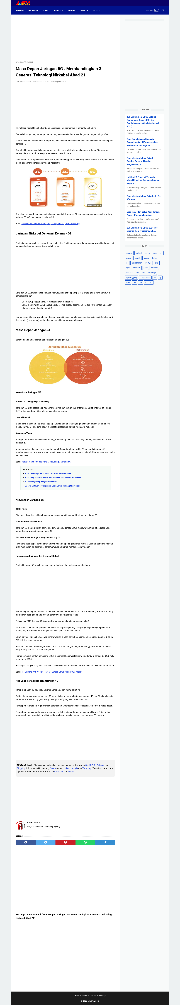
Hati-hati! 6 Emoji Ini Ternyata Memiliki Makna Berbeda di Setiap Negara (143, 180)
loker (156, 263)
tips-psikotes (145, 277)
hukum (155, 258)
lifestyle (148, 263)
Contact (93, 995)
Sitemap (102, 995)
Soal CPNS (90, 765)
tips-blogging (131, 277)
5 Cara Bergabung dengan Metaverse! (41, 482)
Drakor (53, 768)
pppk (145, 268)
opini (128, 268)
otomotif (136, 268)
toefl (128, 282)
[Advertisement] (65, 37)
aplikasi (139, 253)
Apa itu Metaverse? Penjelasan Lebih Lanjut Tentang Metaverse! (52, 486)
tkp (160, 277)
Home (76, 995)
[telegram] (105, 842)
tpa (134, 282)
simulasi (129, 273)
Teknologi (86, 768)
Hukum (71, 10)
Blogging (21, 768)
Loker (66, 768)
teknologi (152, 273)
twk (140, 282)
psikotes (154, 268)
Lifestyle (74, 768)
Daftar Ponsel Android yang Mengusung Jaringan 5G (46, 462)
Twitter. (71, 771)
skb (137, 273)
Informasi (33, 10)
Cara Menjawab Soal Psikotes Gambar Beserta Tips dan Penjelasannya (141, 161)
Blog (95, 10)
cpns (155, 253)
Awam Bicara (93, 1001)
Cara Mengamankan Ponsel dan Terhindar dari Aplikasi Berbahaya (53, 477)
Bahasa (84, 10)
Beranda (20, 10)
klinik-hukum (137, 263)
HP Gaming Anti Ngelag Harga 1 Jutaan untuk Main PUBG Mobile (51, 672)
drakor (129, 258)
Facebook (58, 771)
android (129, 253)
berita (147, 253)
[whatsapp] (85, 842)
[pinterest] (65, 842)
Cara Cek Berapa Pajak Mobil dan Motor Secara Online (48, 473)
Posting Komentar (58, 82)
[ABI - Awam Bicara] (24, 3)
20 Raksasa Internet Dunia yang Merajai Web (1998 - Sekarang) (50, 223)
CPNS (45, 10)
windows (148, 282)
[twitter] (45, 842)
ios (127, 263)
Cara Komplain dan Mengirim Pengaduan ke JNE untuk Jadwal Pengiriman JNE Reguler (142, 142)
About (84, 995)
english (137, 258)
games (146, 258)
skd (143, 273)
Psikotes (58, 10)
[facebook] (26, 842)
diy (161, 253)
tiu (155, 277)
